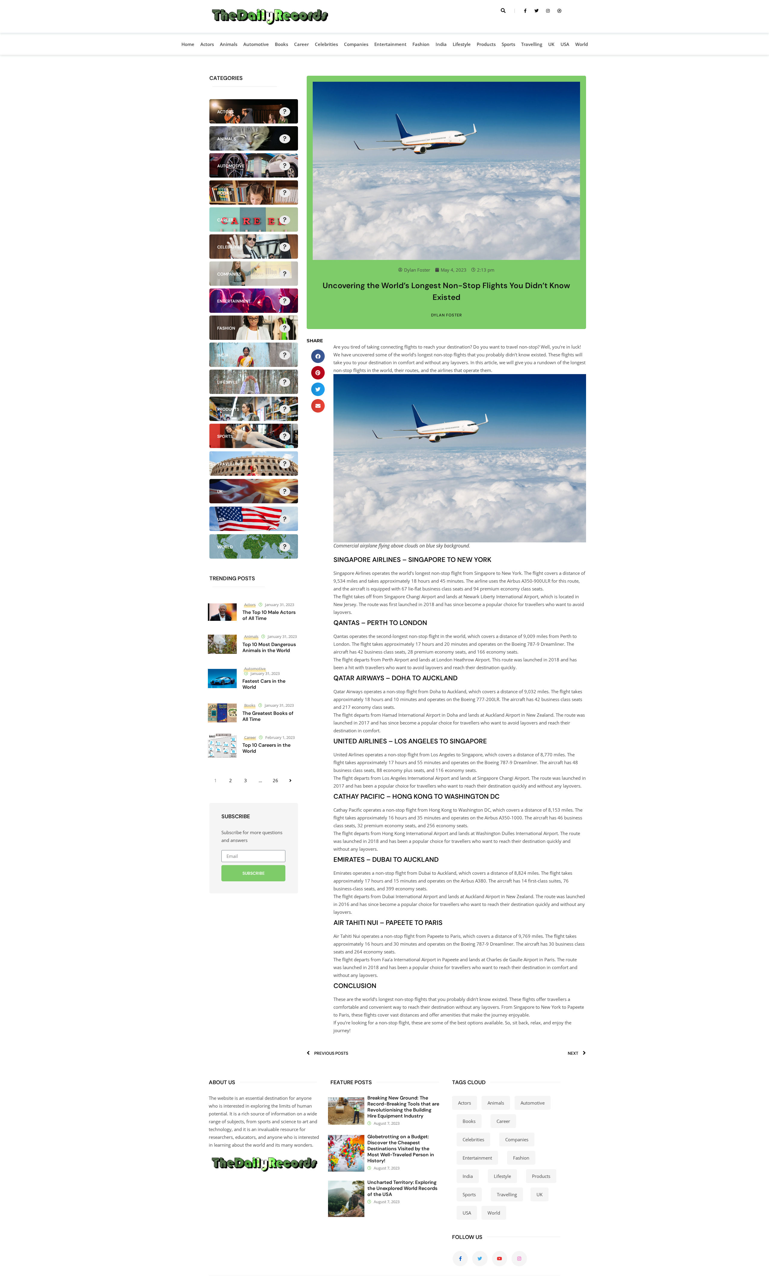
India (441, 44)
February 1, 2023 (280, 737)
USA (565, 44)
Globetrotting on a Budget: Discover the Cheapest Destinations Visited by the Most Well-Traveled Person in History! (400, 1148)
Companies (356, 44)
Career (301, 44)
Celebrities (326, 44)
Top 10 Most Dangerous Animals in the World (269, 647)
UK (551, 44)
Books (281, 44)
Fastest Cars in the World (263, 684)
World (581, 44)
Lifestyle (462, 44)
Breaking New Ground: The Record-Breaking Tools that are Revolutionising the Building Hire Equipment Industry (403, 1107)
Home (187, 44)
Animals (228, 44)
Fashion (421, 44)
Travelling (531, 44)
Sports (508, 44)
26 (275, 780)
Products (486, 44)
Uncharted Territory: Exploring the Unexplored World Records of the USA (402, 1188)
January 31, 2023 (279, 604)
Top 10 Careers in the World (266, 748)
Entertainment (390, 44)
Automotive (256, 44)
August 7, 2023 (387, 1123)
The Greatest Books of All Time (267, 716)
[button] (318, 356)
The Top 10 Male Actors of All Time (269, 615)
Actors (207, 44)
